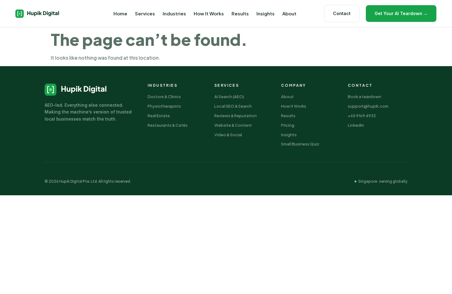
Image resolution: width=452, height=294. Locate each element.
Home (120, 13)
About (289, 13)
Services (145, 13)
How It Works (209, 13)
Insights (265, 13)
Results (240, 13)
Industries (174, 13)
